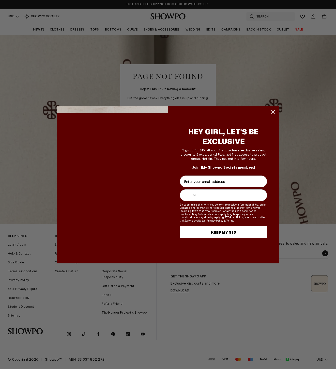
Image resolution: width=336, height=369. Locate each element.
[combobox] (188, 195)
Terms (229, 220)
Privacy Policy (215, 220)
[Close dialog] (273, 112)
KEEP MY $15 (223, 232)
